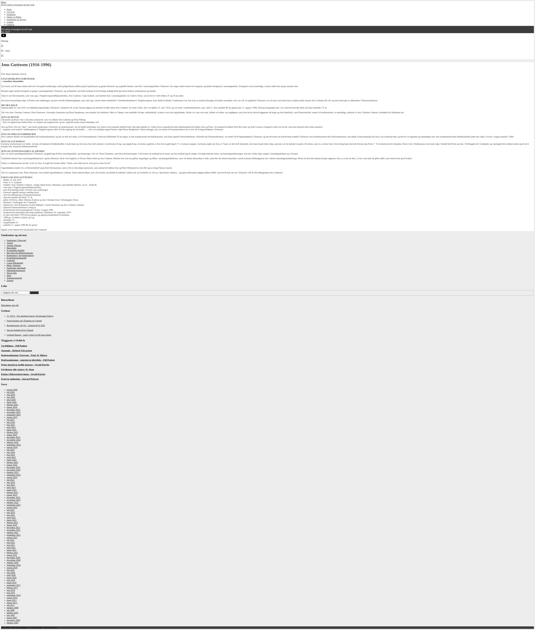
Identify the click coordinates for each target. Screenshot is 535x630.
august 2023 (12, 477)
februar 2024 (12, 462)
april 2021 (11, 547)
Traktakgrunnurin (14, 278)
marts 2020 (11, 578)
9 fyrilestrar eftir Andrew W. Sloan (17, 369)
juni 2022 (11, 512)
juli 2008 (10, 610)
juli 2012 (10, 605)
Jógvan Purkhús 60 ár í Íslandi (20, 330)
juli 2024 (10, 450)
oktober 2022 (12, 502)
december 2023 (13, 467)
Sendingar (11, 14)
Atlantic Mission (14, 245)
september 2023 (14, 475)
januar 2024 (12, 465)
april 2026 (11, 400)
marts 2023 (11, 490)
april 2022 (11, 517)
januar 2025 (12, 435)
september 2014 (14, 595)
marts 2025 (11, 430)
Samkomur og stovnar (16, 19)
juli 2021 (10, 540)
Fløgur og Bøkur (14, 17)
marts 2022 (11, 520)
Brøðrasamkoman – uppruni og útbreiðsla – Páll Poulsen (28, 360)
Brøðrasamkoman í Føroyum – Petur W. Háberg (24, 355)
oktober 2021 (12, 532)
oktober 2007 (12, 613)
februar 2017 (12, 588)
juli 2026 (10, 392)
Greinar (10, 22)
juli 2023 (10, 480)
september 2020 (14, 565)
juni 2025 (11, 422)
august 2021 (12, 537)
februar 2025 (12, 432)
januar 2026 (12, 407)
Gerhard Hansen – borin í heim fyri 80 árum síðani (29, 335)
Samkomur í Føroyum (16, 240)
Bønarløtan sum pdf (10, 305)
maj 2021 (11, 545)
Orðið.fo (10, 24)
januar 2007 (12, 618)
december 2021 (13, 527)
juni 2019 (11, 580)
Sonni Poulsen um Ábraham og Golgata (24, 321)
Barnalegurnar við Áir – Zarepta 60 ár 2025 (26, 325)
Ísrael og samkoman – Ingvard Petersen (20, 379)
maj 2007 (11, 615)
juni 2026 (11, 395)
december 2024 (13, 437)
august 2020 (12, 567)
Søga (9, 275)
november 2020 (13, 560)
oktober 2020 (12, 562)
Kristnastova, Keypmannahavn (20, 255)
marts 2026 (11, 402)
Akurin (10, 243)
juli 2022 (10, 510)
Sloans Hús (12, 273)
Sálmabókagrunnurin (16, 270)
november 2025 (13, 412)
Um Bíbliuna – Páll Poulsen (14, 346)
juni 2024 (11, 452)
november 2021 (13, 530)
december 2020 (13, 557)
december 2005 (13, 620)
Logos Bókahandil (15, 263)
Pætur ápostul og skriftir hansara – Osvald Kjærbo (25, 365)
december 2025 (13, 410)
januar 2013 (12, 603)
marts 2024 (11, 460)
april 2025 (11, 427)
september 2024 (14, 445)
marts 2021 (11, 550)
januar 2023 (12, 495)
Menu (3, 2)
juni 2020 (11, 573)
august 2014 (12, 598)
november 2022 (13, 500)
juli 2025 (10, 420)
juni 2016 (11, 590)
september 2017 (14, 585)
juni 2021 (11, 542)
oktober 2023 (12, 472)
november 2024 (13, 440)
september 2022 (14, 505)
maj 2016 (11, 593)
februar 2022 (12, 522)
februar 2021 (12, 552)
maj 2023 (11, 485)
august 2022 (12, 507)
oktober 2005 (12, 623)
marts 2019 (11, 583)
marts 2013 (11, 600)
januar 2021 (12, 555)
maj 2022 (11, 515)
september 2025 (14, 415)
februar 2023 (12, 492)
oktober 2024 (12, 442)
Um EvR (11, 12)
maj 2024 (11, 455)
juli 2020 (10, 570)
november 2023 (13, 470)
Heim (9, 9)
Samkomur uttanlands (16, 268)
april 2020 (11, 575)
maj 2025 (11, 425)
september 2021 (14, 535)
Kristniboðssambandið (16, 258)
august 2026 (12, 390)
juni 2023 (11, 482)
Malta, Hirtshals (14, 265)
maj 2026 (11, 397)
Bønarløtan (11, 248)
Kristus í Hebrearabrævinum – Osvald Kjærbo (23, 374)
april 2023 (11, 487)
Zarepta (10, 280)
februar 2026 (12, 405)
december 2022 (13, 497)
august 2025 (12, 417)
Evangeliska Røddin (16, 250)
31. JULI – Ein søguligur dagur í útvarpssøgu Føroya (30, 316)
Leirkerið (11, 260)
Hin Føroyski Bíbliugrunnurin (20, 253)
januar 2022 (12, 525)
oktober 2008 (12, 608)
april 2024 (11, 457)
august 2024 (12, 447)
